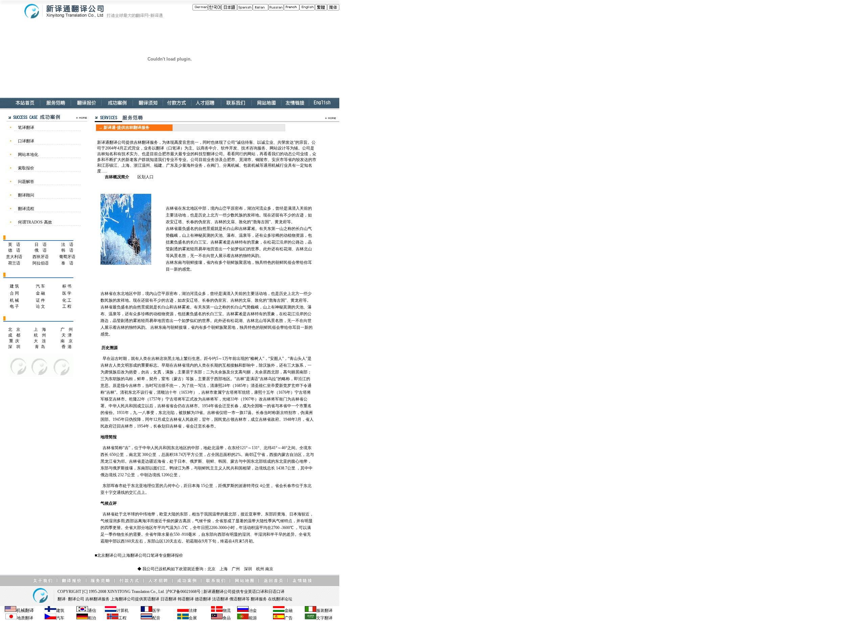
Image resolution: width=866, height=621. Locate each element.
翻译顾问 (26, 195)
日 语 (41, 244)
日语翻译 (168, 599)
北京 (211, 569)
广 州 (67, 329)
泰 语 (67, 263)
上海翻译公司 (134, 555)
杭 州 (40, 335)
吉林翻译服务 (97, 599)
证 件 (40, 300)
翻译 (62, 599)
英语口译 (256, 591)
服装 (320, 610)
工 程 (66, 306)
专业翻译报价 (171, 555)
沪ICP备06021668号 (183, 591)
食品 (227, 618)
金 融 (40, 293)
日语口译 (276, 591)
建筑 (60, 610)
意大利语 (14, 256)
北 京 (14, 329)
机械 (20, 610)
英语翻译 (151, 599)
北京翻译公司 (109, 555)
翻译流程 (26, 208)
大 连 (40, 341)
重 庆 (14, 341)
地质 (21, 618)
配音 (156, 618)
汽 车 (40, 286)
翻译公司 (223, 591)
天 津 (67, 335)
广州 (236, 569)
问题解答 (26, 181)
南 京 (67, 341)
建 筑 (14, 286)
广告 (288, 618)
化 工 (66, 300)
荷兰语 (14, 263)
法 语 (67, 244)
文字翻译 (324, 618)
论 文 (40, 306)
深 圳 (14, 346)
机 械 (14, 300)
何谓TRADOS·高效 (35, 222)
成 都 (14, 335)
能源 (253, 618)
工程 (122, 618)
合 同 (14, 293)
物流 (227, 610)
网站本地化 (28, 154)
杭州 (260, 569)
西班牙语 (40, 256)
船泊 (92, 618)
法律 (193, 610)
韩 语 (67, 250)
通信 (92, 610)
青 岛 (40, 346)
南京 (269, 569)
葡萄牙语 (67, 256)
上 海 (40, 329)
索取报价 (26, 168)
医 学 (66, 293)
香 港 (67, 346)
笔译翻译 (26, 127)
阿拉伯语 (40, 263)
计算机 (122, 610)
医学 (156, 610)
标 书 (66, 286)
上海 (224, 569)
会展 (193, 618)
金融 (288, 610)
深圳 (248, 569)
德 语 (14, 250)
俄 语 (41, 250)
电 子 (14, 306)
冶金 (253, 610)
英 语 (14, 244)
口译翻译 (26, 141)
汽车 (60, 618)
